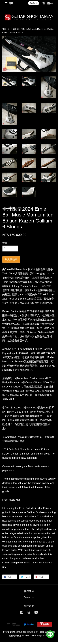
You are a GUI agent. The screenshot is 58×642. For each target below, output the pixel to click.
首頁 (4, 29)
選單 (10, 3)
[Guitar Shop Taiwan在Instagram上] (29, 613)
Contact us (29, 597)
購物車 (49, 3)
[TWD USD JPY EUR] (33, 3)
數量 (4, 243)
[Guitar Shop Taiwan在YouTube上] (36, 613)
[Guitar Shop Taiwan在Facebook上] (22, 613)
